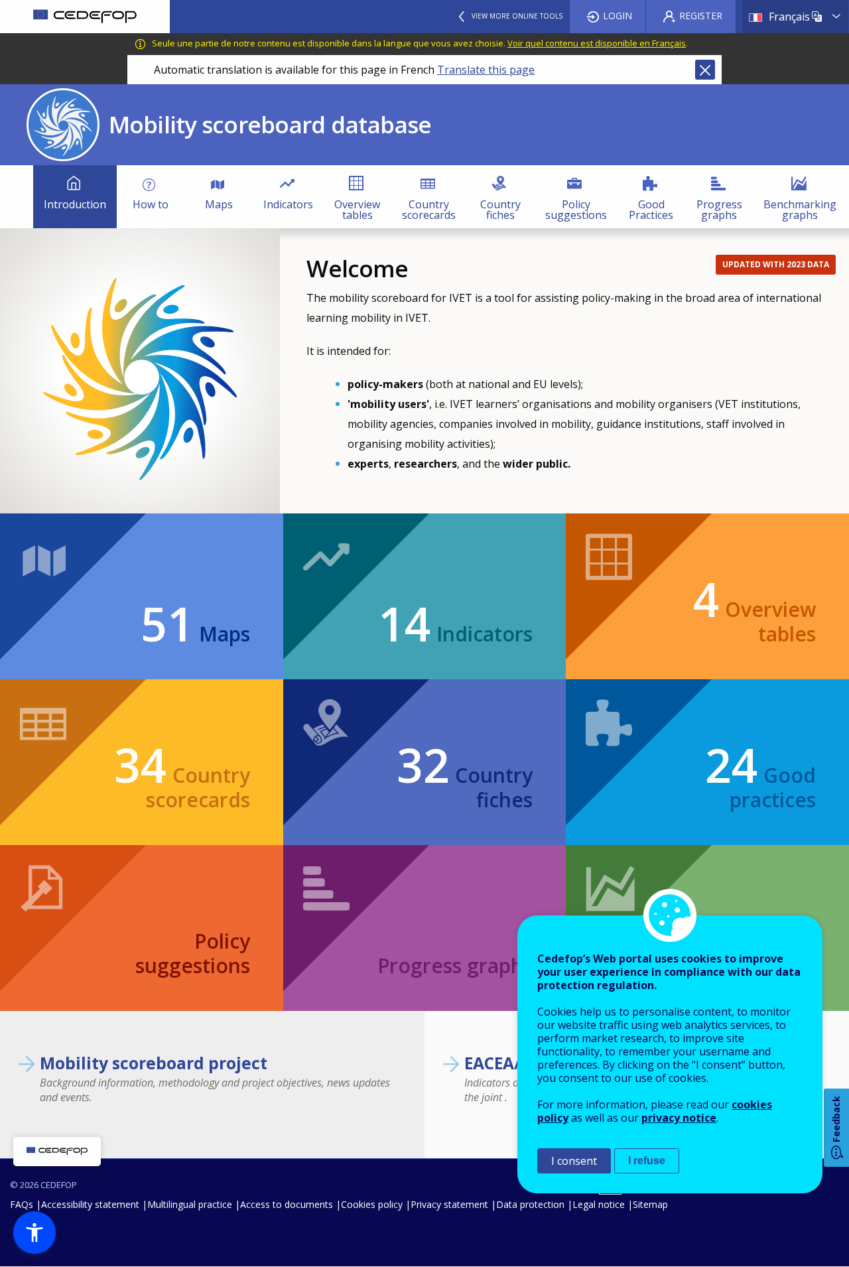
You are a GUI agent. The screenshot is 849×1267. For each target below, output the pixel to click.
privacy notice (678, 1117)
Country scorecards (181, 782)
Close (705, 70)
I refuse (646, 1160)
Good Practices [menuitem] (651, 209)
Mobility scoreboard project (153, 1063)
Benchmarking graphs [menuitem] (799, 209)
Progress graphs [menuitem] (719, 209)
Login (617, 15)
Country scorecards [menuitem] (429, 209)
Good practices (760, 782)
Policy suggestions (192, 953)
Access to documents (286, 1204)
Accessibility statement (90, 1204)
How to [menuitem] (150, 204)
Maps (195, 629)
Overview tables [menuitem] (357, 209)
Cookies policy (372, 1204)
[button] (34, 1232)
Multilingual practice (189, 1204)
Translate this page (486, 69)
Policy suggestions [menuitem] (576, 209)
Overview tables (754, 616)
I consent (574, 1161)
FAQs (21, 1204)
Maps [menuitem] (219, 204)
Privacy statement (449, 1204)
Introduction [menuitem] (75, 204)
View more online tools (517, 16)
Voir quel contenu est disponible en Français (596, 43)
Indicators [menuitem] (288, 204)
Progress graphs (455, 965)
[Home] (85, 16)
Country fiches (465, 782)
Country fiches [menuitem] (500, 209)
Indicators (455, 629)
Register (700, 15)
